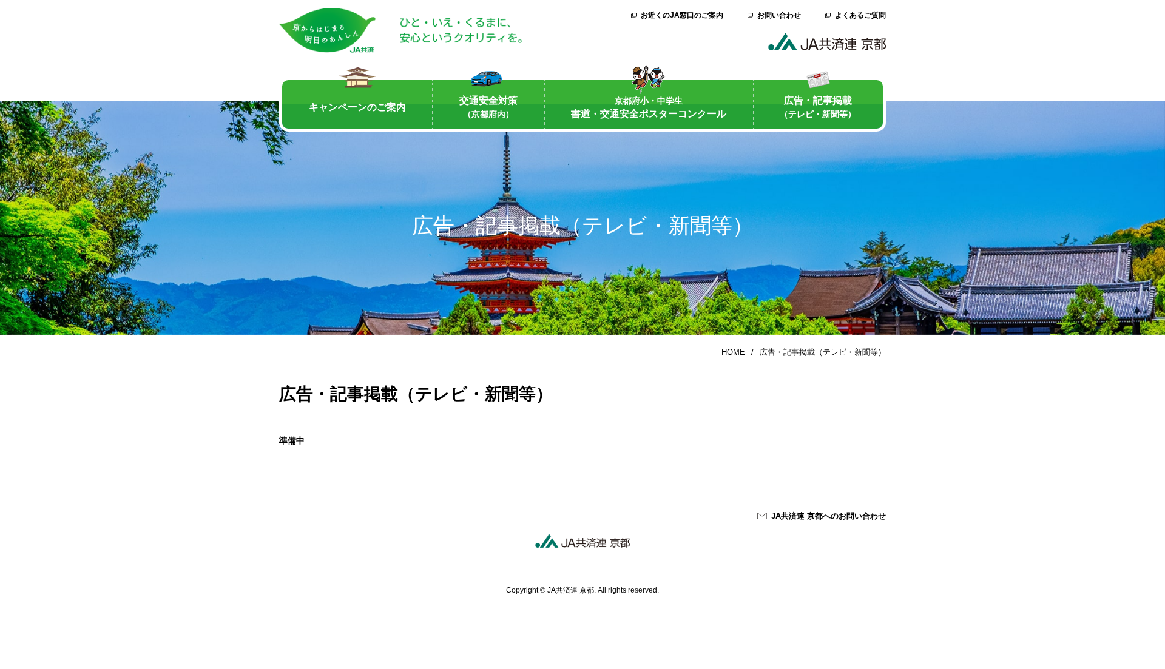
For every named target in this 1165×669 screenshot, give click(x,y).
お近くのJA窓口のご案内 (682, 15)
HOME (733, 352)
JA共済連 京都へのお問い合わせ (828, 515)
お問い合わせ (779, 15)
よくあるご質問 (860, 15)
